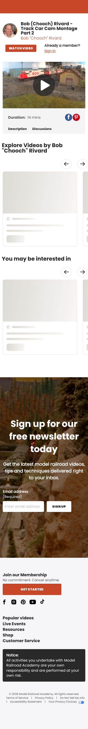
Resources (13, 629)
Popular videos (18, 618)
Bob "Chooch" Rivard (41, 38)
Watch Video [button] (21, 48)
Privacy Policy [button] (44, 698)
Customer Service (21, 641)
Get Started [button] (32, 589)
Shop (8, 635)
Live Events (14, 624)
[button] (62, 48)
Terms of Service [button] (17, 698)
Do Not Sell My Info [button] (72, 698)
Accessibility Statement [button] (26, 702)
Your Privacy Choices (63, 702)
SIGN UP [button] (59, 506)
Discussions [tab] (42, 129)
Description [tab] (17, 129)
